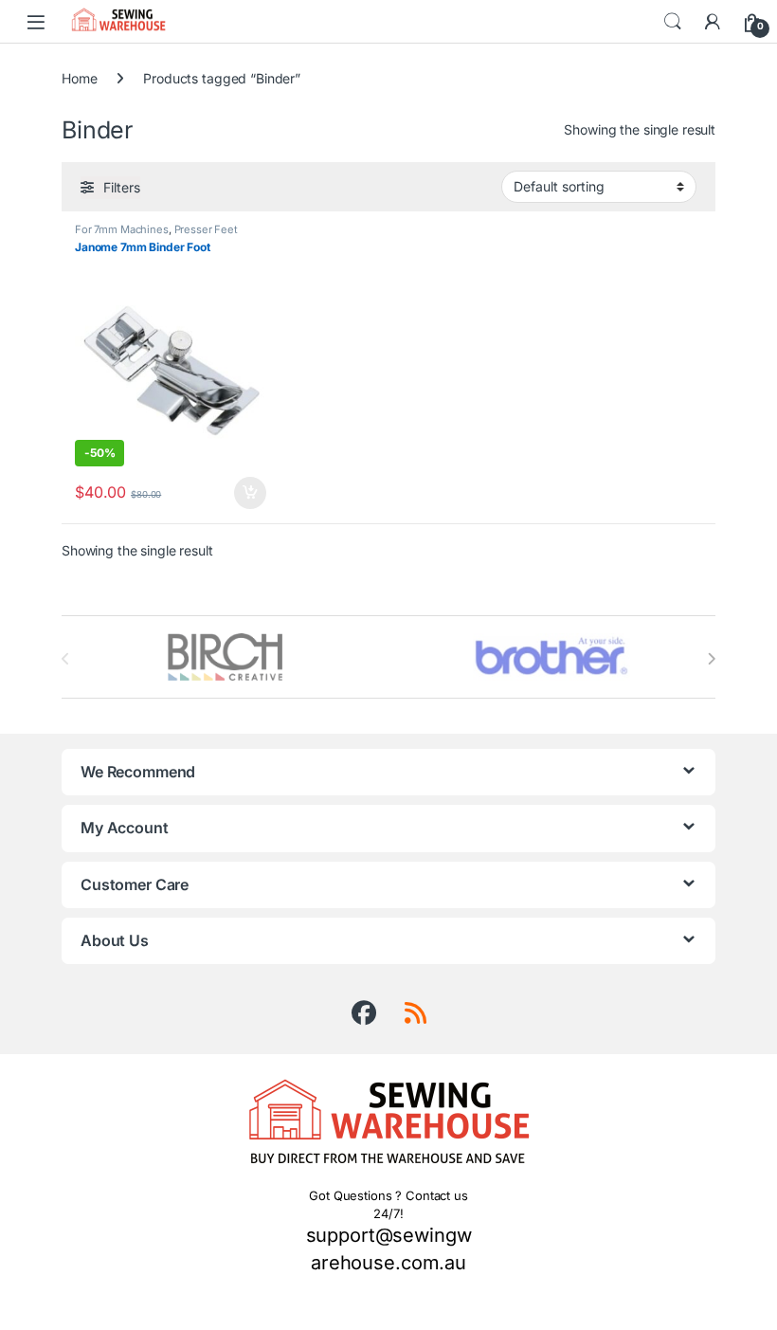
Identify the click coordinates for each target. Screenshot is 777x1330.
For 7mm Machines (122, 229)
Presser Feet (206, 229)
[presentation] (711, 658)
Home (79, 78)
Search (672, 21)
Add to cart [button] (250, 493)
